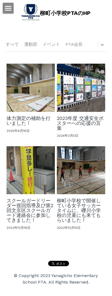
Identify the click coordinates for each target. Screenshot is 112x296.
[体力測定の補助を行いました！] (31, 88)
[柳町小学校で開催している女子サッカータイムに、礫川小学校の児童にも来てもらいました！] (81, 170)
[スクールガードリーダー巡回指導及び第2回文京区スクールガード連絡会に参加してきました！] (31, 170)
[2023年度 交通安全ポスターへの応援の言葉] (81, 88)
